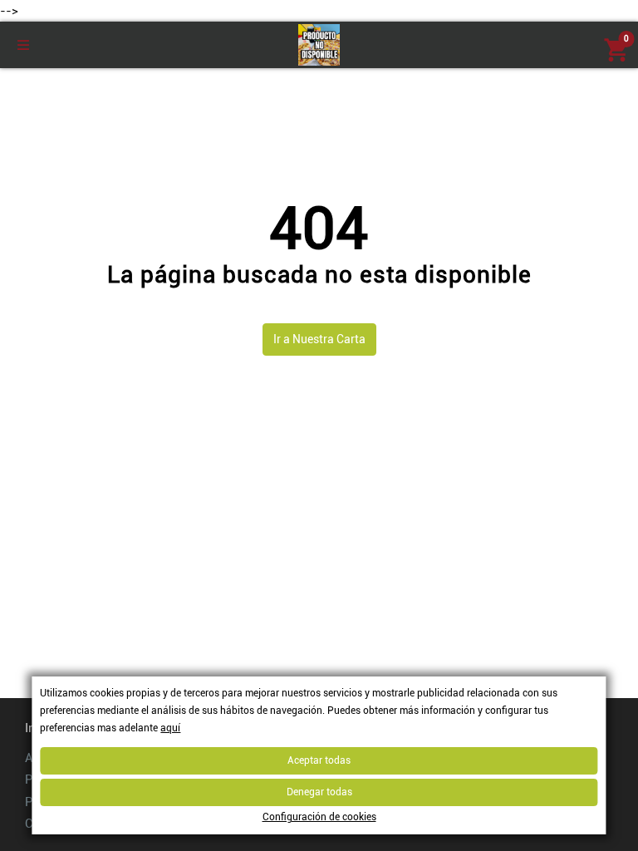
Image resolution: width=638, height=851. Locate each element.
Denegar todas (319, 792)
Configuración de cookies (319, 817)
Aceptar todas (319, 760)
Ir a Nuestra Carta (319, 339)
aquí (170, 728)
